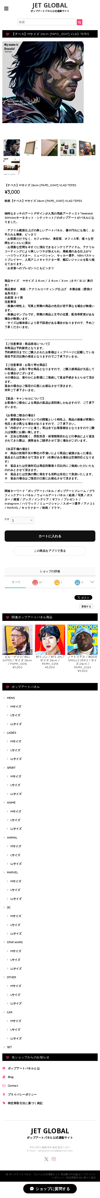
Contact (13, 1085)
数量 (7, 519)
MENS (11, 698)
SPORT (11, 767)
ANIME (11, 802)
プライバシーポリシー (22, 1094)
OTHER (11, 977)
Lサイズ (15, 715)
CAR (9, 1012)
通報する (86, 606)
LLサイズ (16, 724)
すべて (16, 582)
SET (9, 1047)
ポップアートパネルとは (24, 1068)
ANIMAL (12, 837)
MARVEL (12, 872)
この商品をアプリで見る (50, 550)
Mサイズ (15, 706)
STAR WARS (15, 942)
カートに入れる (50, 536)
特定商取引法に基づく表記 (25, 1103)
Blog (11, 1077)
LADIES (11, 732)
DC (8, 907)
